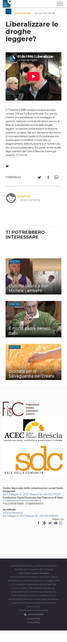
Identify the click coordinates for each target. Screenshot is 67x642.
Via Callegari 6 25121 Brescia (18, 515)
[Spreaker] (44, 524)
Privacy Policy (33, 622)
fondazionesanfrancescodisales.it (22, 500)
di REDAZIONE (23, 13)
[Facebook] (39, 524)
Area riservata (36, 614)
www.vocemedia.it (13, 512)
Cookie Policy (33, 618)
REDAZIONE (24, 196)
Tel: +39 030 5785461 (46, 515)
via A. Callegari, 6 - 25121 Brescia (20, 494)
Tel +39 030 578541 (49, 494)
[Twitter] (50, 524)
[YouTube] (56, 524)
